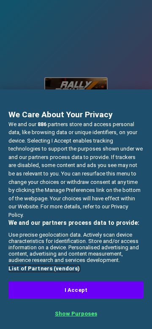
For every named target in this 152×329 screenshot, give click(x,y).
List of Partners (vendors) (44, 268)
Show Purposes (76, 313)
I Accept (76, 290)
